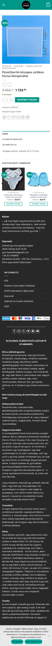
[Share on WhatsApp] (4, 117)
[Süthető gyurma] (26, 5)
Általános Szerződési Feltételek (19, 285)
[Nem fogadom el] (48, 636)
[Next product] (4, 85)
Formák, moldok (34, 66)
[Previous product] (9, 85)
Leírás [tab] (5, 134)
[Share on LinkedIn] (28, 117)
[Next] (49, 189)
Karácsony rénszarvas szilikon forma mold (13, 196)
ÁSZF (6, 306)
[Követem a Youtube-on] (37, 331)
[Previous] (2, 189)
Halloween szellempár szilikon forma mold (39, 196)
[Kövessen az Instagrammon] (19, 331)
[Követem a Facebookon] (14, 331)
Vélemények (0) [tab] (9, 145)
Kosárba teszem (27, 99)
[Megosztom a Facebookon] (9, 117)
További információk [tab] (12, 139)
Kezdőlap (7, 66)
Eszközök (18, 66)
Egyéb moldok (9, 68)
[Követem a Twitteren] (28, 331)
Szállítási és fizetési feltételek (18, 301)
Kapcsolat (9, 296)
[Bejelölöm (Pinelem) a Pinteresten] (23, 117)
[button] (3, 5)
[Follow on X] (23, 331)
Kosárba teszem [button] (13, 204)
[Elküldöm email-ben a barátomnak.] (18, 117)
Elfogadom (17, 641)
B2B (6, 280)
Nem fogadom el (33, 641)
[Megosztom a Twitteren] (14, 117)
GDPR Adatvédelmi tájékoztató (19, 291)
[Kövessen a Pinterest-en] (33, 331)
